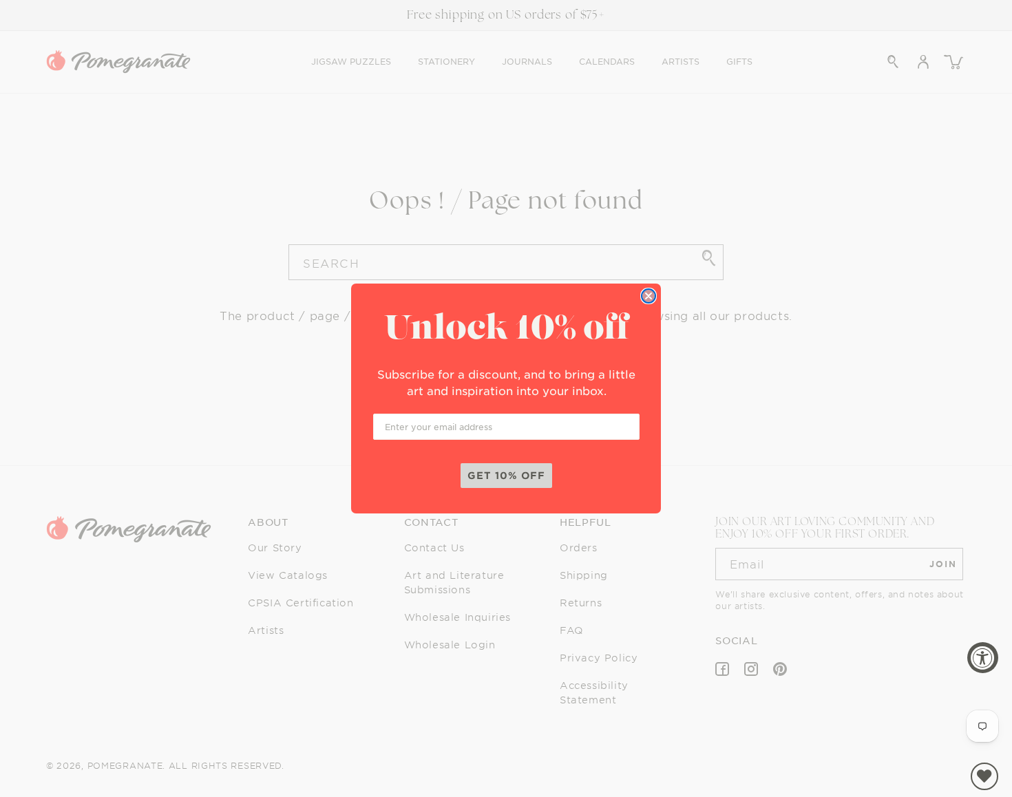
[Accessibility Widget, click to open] (982, 657)
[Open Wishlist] (984, 776)
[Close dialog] (648, 296)
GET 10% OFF (506, 475)
